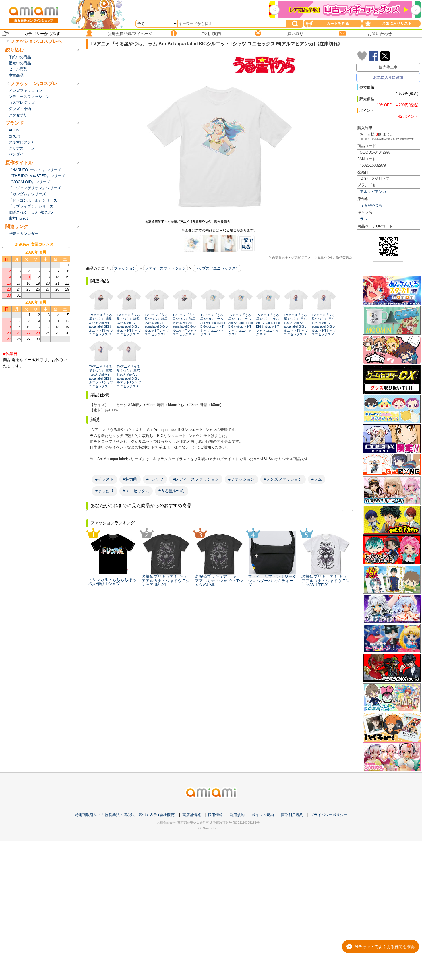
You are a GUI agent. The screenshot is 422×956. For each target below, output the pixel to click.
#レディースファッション (196, 479)
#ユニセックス (136, 491)
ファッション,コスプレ (33, 83)
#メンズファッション (283, 479)
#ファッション (241, 479)
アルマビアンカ (373, 191)
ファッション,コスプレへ (36, 41)
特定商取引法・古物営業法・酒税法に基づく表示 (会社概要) (125, 815)
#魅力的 (130, 479)
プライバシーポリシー (328, 815)
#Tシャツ (154, 479)
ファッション (125, 268)
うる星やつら (371, 205)
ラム (363, 219)
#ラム (316, 479)
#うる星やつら (171, 491)
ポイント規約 (262, 815)
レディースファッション (165, 268)
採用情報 (215, 815)
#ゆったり (104, 491)
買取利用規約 (292, 815)
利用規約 (237, 815)
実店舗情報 (191, 815)
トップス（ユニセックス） (217, 268)
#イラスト (104, 479)
